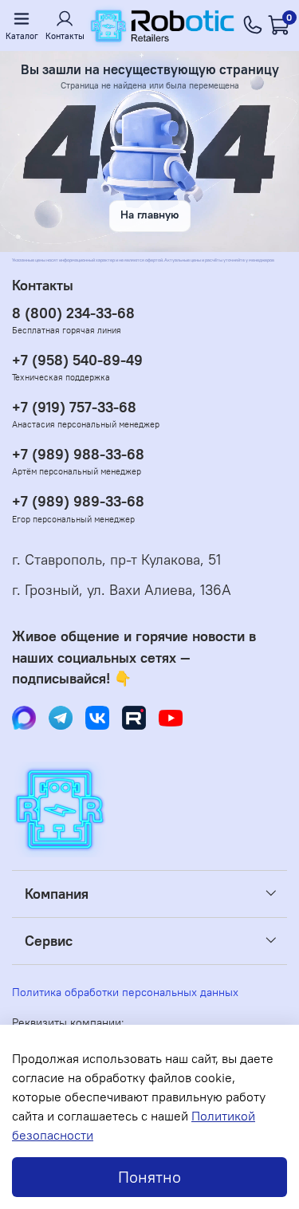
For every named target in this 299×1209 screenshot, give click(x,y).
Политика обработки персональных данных (125, 992)
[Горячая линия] (253, 25)
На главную (149, 215)
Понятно (149, 1177)
